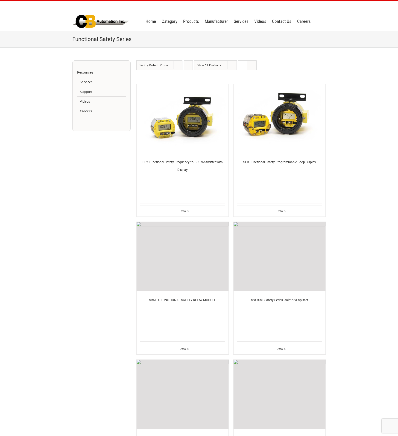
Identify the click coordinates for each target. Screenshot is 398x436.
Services (86, 82)
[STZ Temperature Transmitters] (279, 394)
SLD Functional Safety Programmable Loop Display (279, 162)
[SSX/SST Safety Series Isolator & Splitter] (279, 256)
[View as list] (251, 65)
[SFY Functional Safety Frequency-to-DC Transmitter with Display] (182, 118)
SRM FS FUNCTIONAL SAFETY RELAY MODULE (182, 300)
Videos (85, 101)
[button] (318, 21)
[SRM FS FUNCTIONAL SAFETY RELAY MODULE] (182, 256)
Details (184, 211)
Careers (86, 111)
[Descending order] (188, 65)
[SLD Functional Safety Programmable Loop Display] (279, 118)
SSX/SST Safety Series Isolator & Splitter (279, 300)
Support (86, 91)
